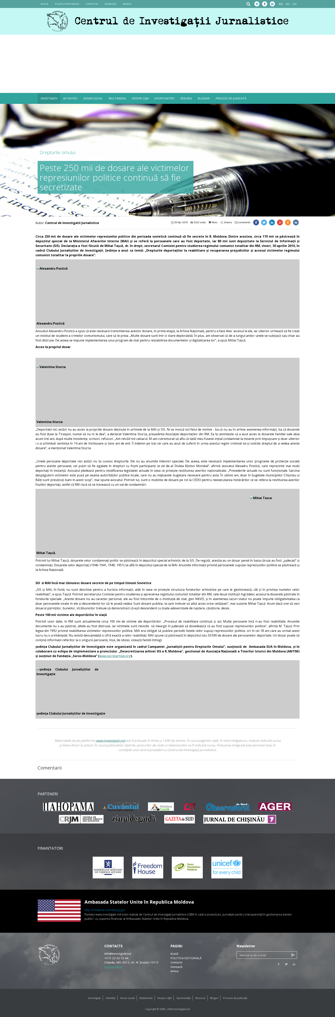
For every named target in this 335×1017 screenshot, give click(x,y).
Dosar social (93, 98)
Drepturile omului (58, 152)
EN (294, 4)
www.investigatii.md (110, 740)
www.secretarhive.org (115, 656)
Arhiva (127, 4)
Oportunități (164, 98)
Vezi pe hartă (113, 967)
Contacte (92, 4)
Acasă (44, 4)
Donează (110, 4)
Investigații (49, 98)
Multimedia (117, 98)
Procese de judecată (231, 98)
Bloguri (204, 98)
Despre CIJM (140, 98)
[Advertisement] (167, 64)
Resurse (186, 98)
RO (281, 4)
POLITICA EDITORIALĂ (67, 4)
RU (288, 4)
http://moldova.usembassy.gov (105, 910)
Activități (70, 98)
